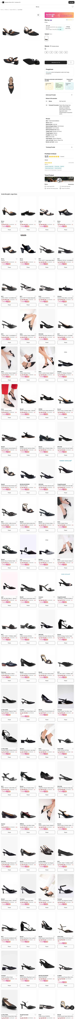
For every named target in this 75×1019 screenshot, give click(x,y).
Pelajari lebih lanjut (70, 80)
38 (56, 52)
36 (46, 52)
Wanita (6, 9)
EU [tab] (45, 48)
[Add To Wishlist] (72, 7)
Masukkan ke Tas (56, 62)
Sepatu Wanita (13, 9)
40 (66, 52)
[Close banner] (1, 2)
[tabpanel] (59, 52)
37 (51, 52)
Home (2, 9)
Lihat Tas (70, 58)
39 (61, 52)
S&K (60, 29)
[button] (37, 2)
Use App (71, 2)
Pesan (9, 229)
